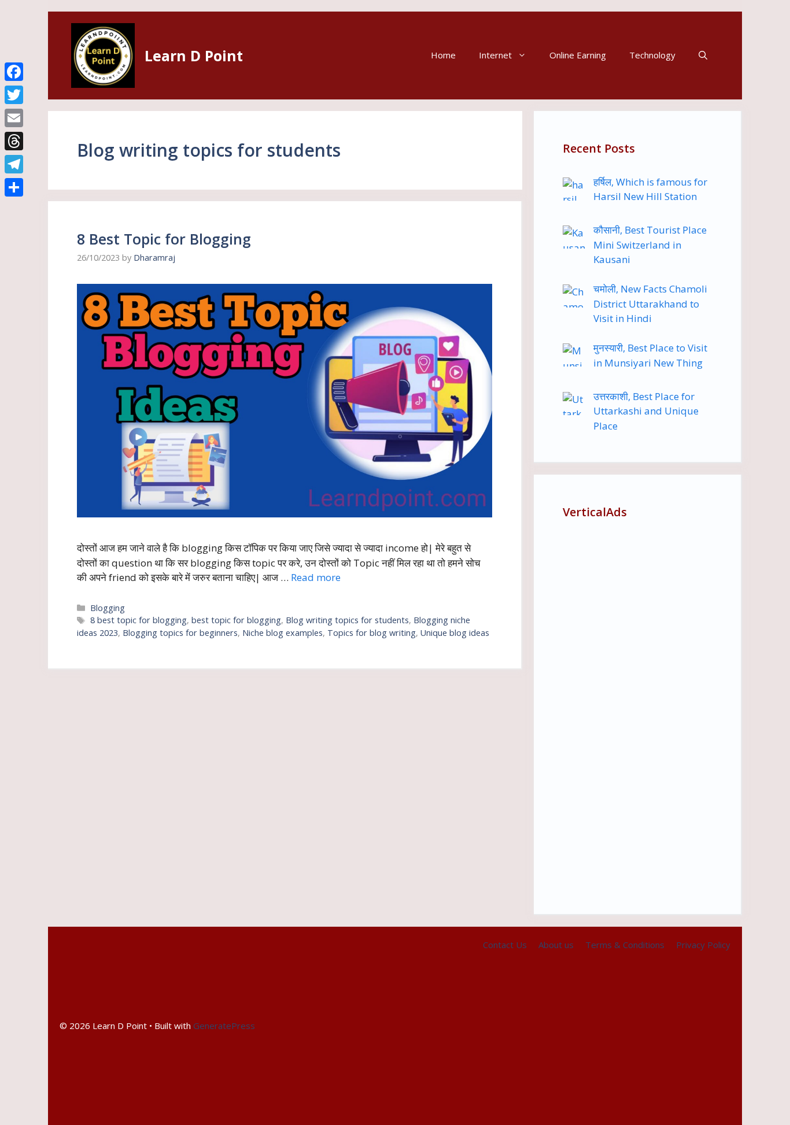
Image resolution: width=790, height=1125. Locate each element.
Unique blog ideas (454, 632)
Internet (495, 55)
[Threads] (13, 141)
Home (443, 55)
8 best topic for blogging (138, 620)
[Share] (13, 187)
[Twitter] (13, 94)
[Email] (13, 117)
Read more (316, 577)
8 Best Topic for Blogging (164, 239)
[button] (703, 55)
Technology (652, 55)
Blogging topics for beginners (180, 632)
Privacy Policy (703, 944)
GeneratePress (224, 1025)
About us (556, 944)
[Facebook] (13, 71)
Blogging (107, 607)
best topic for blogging (236, 620)
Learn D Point (194, 55)
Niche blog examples (282, 632)
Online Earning (577, 55)
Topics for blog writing (371, 632)
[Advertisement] (637, 711)
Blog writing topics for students (347, 620)
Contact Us (505, 944)
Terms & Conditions (625, 944)
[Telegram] (13, 164)
